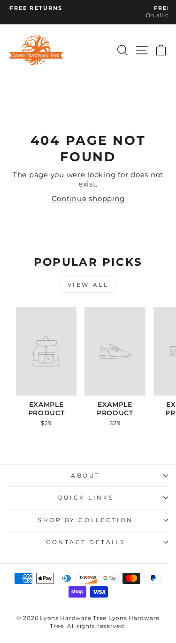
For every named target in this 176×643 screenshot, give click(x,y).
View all (88, 284)
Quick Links (85, 497)
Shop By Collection (85, 520)
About (85, 475)
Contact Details (85, 542)
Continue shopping (88, 198)
